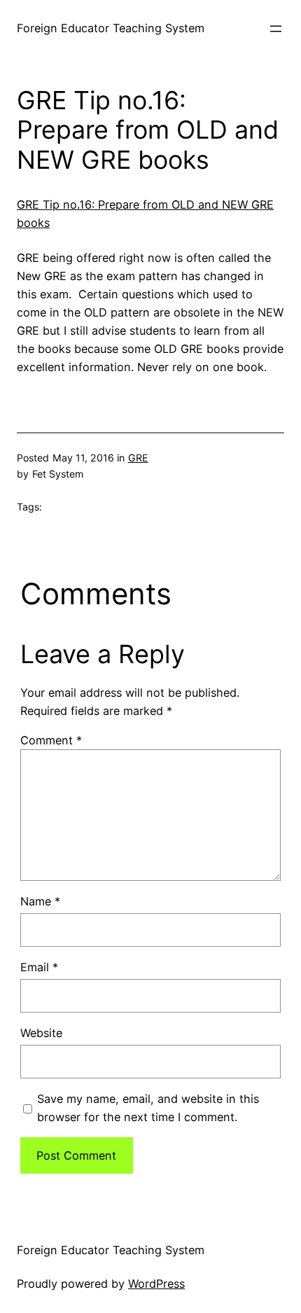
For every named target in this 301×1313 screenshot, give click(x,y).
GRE (138, 458)
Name (40, 901)
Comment (51, 740)
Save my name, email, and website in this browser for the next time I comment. (148, 1108)
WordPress (156, 1284)
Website (41, 1033)
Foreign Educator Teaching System (110, 28)
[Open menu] (275, 28)
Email (39, 967)
